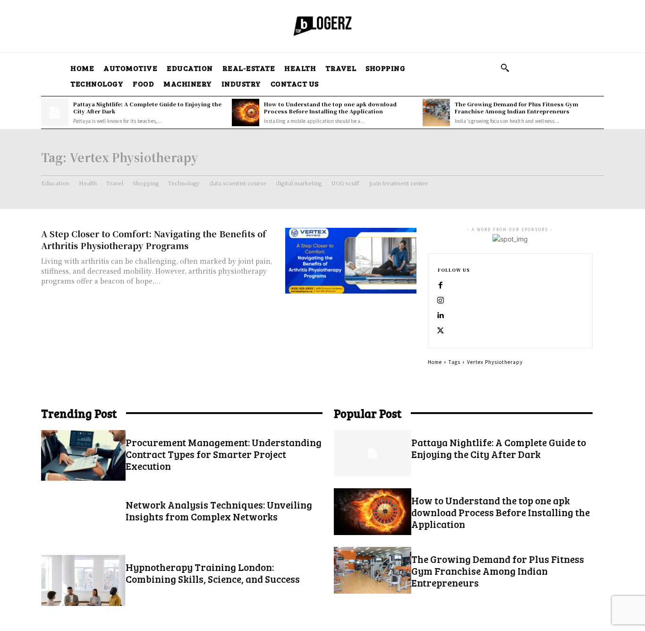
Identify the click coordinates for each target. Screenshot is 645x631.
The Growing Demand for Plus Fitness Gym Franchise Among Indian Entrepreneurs (516, 107)
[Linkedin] (440, 315)
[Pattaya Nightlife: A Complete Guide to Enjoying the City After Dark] (54, 112)
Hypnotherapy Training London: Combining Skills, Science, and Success (213, 573)
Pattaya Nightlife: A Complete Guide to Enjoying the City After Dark (147, 107)
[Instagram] (440, 300)
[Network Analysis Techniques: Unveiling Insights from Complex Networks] (83, 518)
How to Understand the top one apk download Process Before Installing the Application (330, 107)
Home (435, 361)
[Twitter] (440, 330)
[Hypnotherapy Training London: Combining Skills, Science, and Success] (83, 580)
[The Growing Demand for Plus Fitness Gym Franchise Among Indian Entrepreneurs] (436, 112)
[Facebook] (440, 285)
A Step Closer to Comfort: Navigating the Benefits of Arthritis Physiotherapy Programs (153, 239)
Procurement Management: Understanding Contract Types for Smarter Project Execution (224, 454)
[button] (504, 67)
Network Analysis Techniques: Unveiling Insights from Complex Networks (219, 510)
